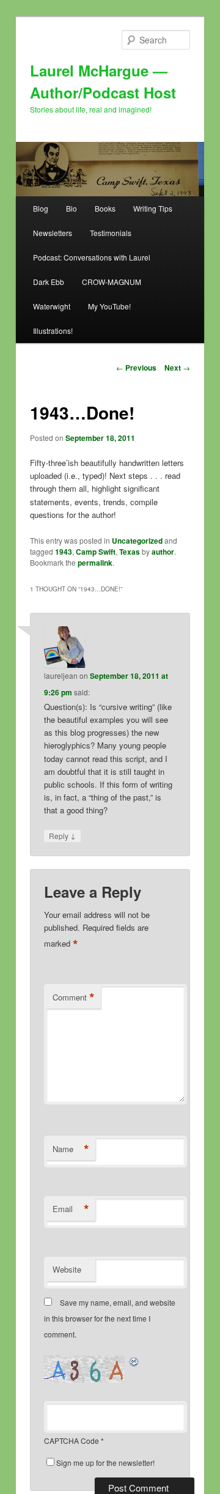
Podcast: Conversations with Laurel (91, 257)
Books (105, 208)
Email (71, 1209)
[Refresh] (134, 1361)
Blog (40, 208)
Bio (71, 208)
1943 (63, 551)
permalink (95, 562)
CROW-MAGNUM (111, 281)
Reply (62, 835)
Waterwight (51, 306)
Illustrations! (53, 330)
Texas (129, 551)
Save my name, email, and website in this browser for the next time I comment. (109, 1318)
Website (67, 1269)
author (163, 551)
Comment (74, 997)
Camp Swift (96, 551)
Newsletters (52, 232)
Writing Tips (152, 208)
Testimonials (110, 232)
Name (71, 1149)
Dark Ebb (48, 281)
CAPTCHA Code (71, 1440)
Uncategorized (137, 540)
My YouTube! (109, 306)
